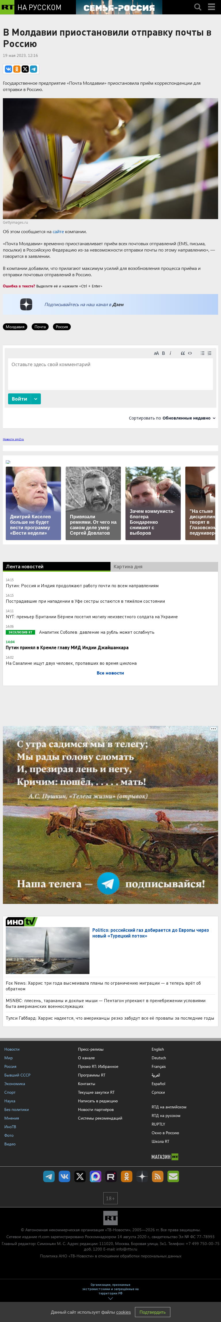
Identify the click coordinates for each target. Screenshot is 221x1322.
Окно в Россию (165, 1132)
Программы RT (91, 1075)
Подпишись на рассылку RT (173, 1176)
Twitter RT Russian (80, 1176)
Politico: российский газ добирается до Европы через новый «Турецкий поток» (150, 933)
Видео (10, 1144)
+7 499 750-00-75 (203, 1243)
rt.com (43, 1236)
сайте (58, 231)
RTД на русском (166, 1115)
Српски (158, 1092)
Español (158, 1083)
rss (157, 1176)
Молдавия (15, 326)
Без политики (16, 1109)
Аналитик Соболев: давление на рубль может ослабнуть (96, 632)
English (158, 1049)
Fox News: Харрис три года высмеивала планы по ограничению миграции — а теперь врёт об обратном (103, 986)
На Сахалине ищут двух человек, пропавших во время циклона (71, 663)
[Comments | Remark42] (110, 386)
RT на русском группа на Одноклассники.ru (126, 1176)
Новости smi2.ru (13, 439)
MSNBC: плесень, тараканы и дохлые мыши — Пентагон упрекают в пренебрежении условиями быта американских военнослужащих (105, 1003)
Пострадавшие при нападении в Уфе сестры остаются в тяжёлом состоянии (85, 601)
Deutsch (159, 1057)
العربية (156, 1075)
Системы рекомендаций (100, 1118)
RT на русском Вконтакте (64, 1176)
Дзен (117, 304)
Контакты (86, 1083)
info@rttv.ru (126, 1249)
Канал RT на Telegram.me (49, 1176)
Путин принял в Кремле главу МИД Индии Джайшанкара (67, 647)
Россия (62, 326)
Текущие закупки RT (96, 1092)
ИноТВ (10, 1126)
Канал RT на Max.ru (95, 1176)
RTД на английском (169, 1107)
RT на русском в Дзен (142, 1176)
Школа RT (160, 1141)
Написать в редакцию (98, 1100)
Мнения (11, 1118)
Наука (9, 1100)
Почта (40, 326)
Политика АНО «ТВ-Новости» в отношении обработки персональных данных (110, 1256)
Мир (8, 1057)
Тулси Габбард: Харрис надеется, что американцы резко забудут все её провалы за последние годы (110, 1018)
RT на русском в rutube (111, 1176)
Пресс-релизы (91, 1049)
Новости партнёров (96, 1109)
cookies (123, 1312)
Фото (9, 1135)
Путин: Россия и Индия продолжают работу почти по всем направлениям (82, 585)
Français (159, 1066)
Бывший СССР (17, 1075)
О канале (86, 1057)
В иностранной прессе (22, 921)
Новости (12, 1049)
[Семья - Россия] (119, 7)
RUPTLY (158, 1124)
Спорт (10, 1092)
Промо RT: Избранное (98, 1066)
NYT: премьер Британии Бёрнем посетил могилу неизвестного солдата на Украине (92, 616)
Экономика (14, 1083)
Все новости (110, 673)
